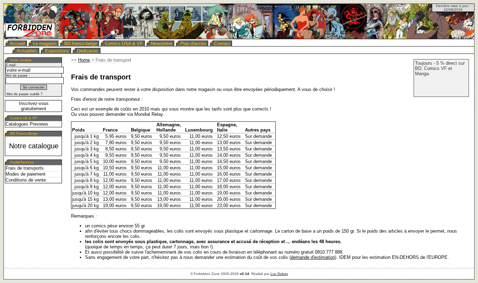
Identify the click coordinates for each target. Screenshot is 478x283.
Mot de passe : (18, 75)
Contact (222, 43)
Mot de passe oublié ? (25, 94)
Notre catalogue (33, 146)
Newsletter (161, 43)
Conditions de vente (26, 180)
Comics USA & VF (124, 43)
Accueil (17, 43)
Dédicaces (87, 51)
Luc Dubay (279, 274)
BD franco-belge (80, 43)
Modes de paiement (25, 174)
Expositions (57, 51)
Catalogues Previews (27, 124)
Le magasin (44, 43)
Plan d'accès (193, 43)
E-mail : (11, 65)
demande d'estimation (313, 257)
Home (84, 60)
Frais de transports (25, 168)
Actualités (27, 51)
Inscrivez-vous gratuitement (34, 106)
